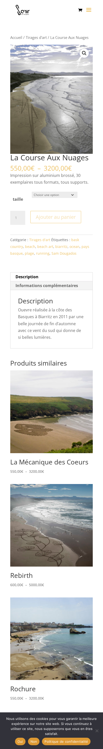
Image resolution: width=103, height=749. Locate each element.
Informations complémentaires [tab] (47, 285)
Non (33, 741)
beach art (45, 246)
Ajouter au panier (56, 217)
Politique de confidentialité (66, 741)
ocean (75, 246)
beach (30, 246)
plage (29, 253)
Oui (20, 741)
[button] (84, 53)
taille (18, 199)
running (43, 253)
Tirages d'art (36, 37)
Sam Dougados (64, 253)
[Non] (96, 730)
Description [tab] (27, 277)
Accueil (16, 37)
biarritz (61, 246)
